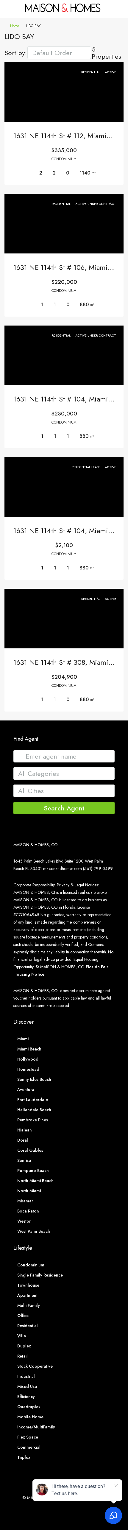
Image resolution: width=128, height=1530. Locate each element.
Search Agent (64, 808)
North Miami (29, 1191)
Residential (27, 1326)
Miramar (25, 1201)
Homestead (28, 1069)
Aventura (25, 1089)
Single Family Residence (40, 1275)
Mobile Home (30, 1417)
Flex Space (27, 1437)
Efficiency (26, 1397)
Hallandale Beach (34, 1110)
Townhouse (28, 1285)
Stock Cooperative (35, 1366)
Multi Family (28, 1305)
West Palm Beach (33, 1231)
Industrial (26, 1376)
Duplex (24, 1346)
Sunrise (24, 1160)
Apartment (27, 1295)
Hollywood (27, 1059)
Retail (22, 1356)
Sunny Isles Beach (34, 1079)
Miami (23, 1039)
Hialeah (24, 1130)
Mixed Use (27, 1386)
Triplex (23, 1457)
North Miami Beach (35, 1181)
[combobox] (59, 52)
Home (14, 26)
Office (23, 1316)
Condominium (30, 1265)
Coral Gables (30, 1150)
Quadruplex (28, 1407)
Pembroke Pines (32, 1120)
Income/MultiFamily (36, 1427)
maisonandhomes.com (62, 868)
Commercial (28, 1447)
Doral (22, 1140)
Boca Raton (28, 1211)
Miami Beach (29, 1049)
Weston (24, 1221)
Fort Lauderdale (32, 1100)
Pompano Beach (33, 1170)
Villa (21, 1336)
